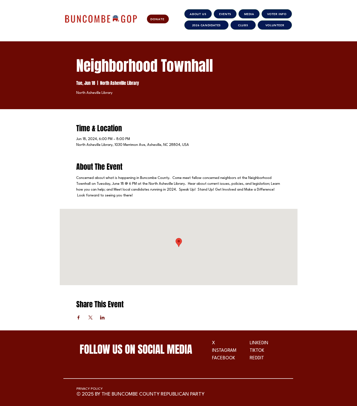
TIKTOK (257, 350)
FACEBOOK (223, 358)
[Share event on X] (90, 317)
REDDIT (257, 358)
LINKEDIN (259, 343)
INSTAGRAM (224, 350)
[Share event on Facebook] (78, 317)
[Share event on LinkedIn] (102, 317)
